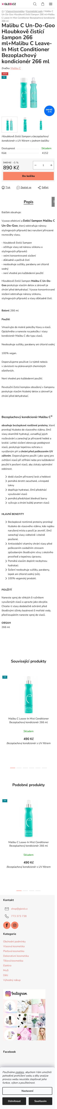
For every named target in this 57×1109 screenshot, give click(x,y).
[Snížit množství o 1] (35, 165)
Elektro (7, 965)
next (53, 696)
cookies (19, 1072)
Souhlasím (40, 1101)
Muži (6, 970)
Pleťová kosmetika (13, 951)
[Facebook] (6, 925)
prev (3, 696)
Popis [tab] (28, 201)
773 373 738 (19, 916)
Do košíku (28, 176)
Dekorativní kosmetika (16, 956)
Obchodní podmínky (14, 941)
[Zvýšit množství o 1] (51, 165)
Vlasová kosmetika (14, 946)
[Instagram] (14, 925)
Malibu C (16, 68)
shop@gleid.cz (19, 909)
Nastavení (27, 1091)
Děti (5, 975)
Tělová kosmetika (13, 961)
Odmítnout (14, 1101)
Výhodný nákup (12, 980)
